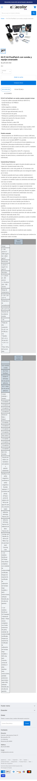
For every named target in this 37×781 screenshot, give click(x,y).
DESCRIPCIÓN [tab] (6, 89)
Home (2, 18)
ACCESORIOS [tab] (8, 93)
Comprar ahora (18, 83)
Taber (30, 761)
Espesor (25, 760)
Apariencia (3, 760)
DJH (21, 760)
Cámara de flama (5, 761)
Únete (27, 723)
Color (9, 760)
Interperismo (14, 761)
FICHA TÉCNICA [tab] (18, 89)
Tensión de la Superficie (6, 763)
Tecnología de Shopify (6, 768)
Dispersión (15, 760)
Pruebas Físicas (23, 761)
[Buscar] (33, 13)
